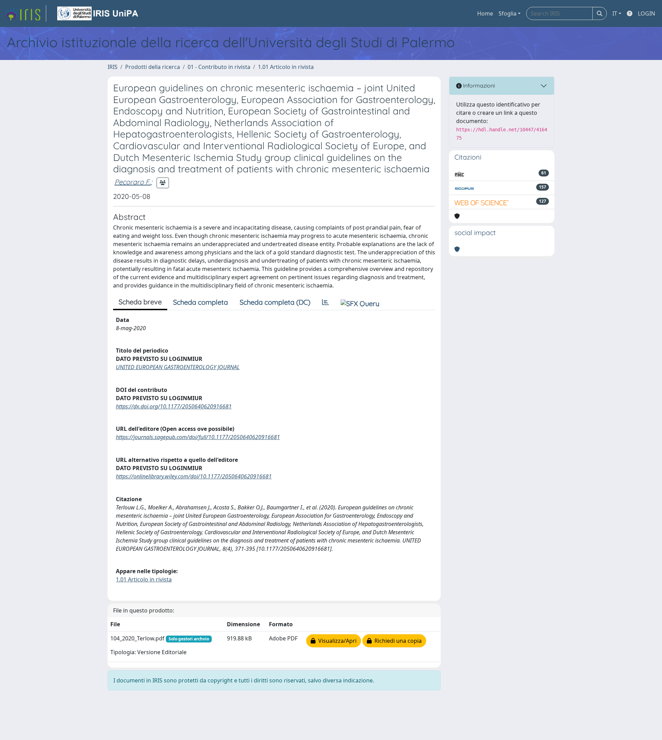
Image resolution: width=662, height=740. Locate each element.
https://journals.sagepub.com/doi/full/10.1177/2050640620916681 (198, 437)
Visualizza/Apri (336, 641)
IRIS (113, 67)
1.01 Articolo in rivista (286, 67)
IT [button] (614, 13)
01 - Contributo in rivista (219, 67)
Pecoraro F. (132, 182)
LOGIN (646, 13)
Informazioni (478, 85)
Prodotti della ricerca (152, 67)
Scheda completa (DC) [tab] (275, 302)
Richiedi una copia (397, 641)
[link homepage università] (98, 13)
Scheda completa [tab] (200, 302)
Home (485, 13)
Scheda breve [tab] (140, 301)
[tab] (325, 302)
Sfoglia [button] (507, 13)
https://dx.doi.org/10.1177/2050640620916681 (174, 406)
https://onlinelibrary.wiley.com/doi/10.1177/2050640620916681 (194, 476)
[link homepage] (25, 13)
